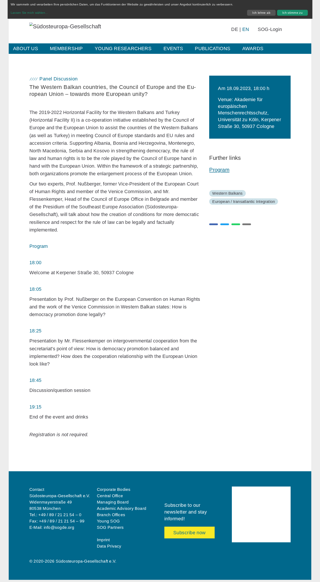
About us (25, 48)
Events (173, 48)
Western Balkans (227, 193)
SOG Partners (110, 527)
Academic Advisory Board (121, 508)
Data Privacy (109, 546)
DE (234, 29)
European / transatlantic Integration (243, 201)
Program (219, 170)
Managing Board (113, 502)
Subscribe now (189, 532)
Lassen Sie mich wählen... (29, 12)
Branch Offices (111, 514)
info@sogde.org (59, 527)
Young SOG (108, 521)
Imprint (103, 540)
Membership (66, 48)
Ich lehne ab (261, 12)
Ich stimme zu (292, 12)
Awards (252, 48)
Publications (212, 48)
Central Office (110, 496)
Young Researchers (123, 48)
